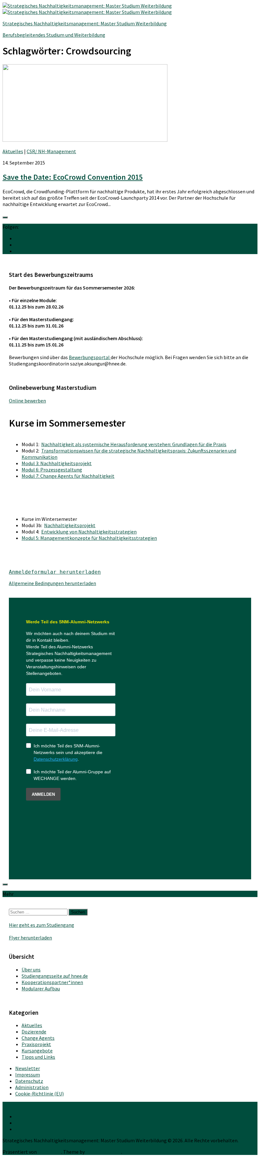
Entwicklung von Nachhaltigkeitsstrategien (89, 531)
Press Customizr (103, 1152)
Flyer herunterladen (30, 937)
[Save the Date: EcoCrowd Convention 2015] (85, 140)
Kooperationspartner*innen (52, 982)
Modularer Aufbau (41, 988)
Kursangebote (37, 1050)
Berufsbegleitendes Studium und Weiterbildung (54, 35)
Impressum (27, 1074)
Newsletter (27, 1068)
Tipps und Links (38, 1057)
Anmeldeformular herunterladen (55, 572)
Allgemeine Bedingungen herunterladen (52, 583)
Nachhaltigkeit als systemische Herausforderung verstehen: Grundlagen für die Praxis (133, 444)
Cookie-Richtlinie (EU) (39, 1093)
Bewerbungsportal (90, 357)
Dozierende (34, 1031)
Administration (32, 1087)
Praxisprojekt (36, 1044)
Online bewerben (27, 400)
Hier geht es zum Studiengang (41, 925)
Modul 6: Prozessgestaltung (52, 469)
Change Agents (38, 1038)
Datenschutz (29, 1081)
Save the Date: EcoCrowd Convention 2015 (73, 177)
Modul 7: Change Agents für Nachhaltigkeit (68, 476)
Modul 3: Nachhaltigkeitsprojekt (57, 463)
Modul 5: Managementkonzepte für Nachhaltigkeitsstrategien (89, 538)
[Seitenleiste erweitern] (5, 217)
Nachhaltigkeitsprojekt (69, 525)
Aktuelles (13, 151)
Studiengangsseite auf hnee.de (55, 976)
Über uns (31, 969)
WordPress (49, 1152)
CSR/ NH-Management (51, 151)
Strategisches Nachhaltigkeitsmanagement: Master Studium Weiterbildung (85, 23)
